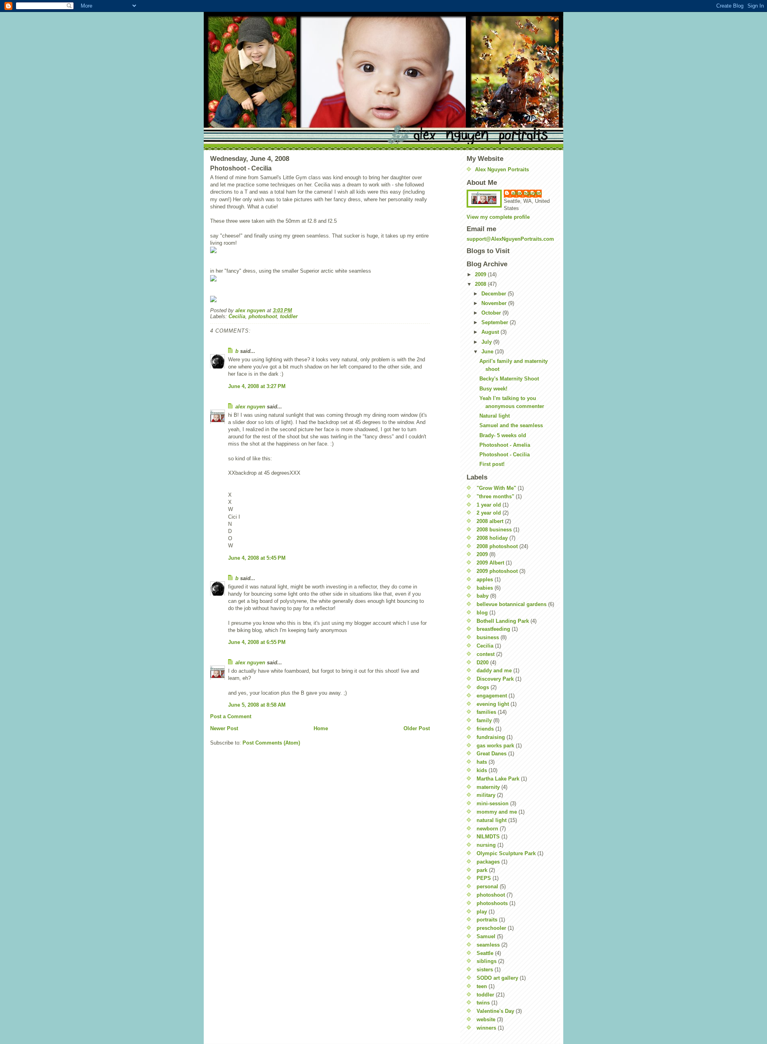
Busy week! (493, 389)
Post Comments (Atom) (271, 743)
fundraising (491, 737)
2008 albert (490, 521)
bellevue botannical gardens (511, 604)
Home (321, 728)
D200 (483, 663)
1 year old (489, 505)
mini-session (493, 803)
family (484, 720)
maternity (488, 787)
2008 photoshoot (497, 546)
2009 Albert (490, 563)
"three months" (495, 496)
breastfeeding (493, 629)
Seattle (485, 953)
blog (482, 613)
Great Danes (492, 754)
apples (485, 579)
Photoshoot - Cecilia (504, 455)
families (486, 712)
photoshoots (492, 903)
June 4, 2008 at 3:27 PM (257, 386)
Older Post (416, 728)
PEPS (484, 878)
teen (482, 986)
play (482, 912)
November (494, 303)
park (482, 870)
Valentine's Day (495, 1011)
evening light (493, 704)
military (486, 795)
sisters (485, 970)
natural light (492, 820)
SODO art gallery (497, 978)
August (491, 332)
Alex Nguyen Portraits (502, 169)
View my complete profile (498, 217)
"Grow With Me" (496, 488)
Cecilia (237, 316)
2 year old (489, 513)
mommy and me (497, 812)
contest (486, 654)
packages (488, 862)
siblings (487, 961)
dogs (483, 687)
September (495, 322)
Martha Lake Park (498, 779)
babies (485, 588)
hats (482, 762)
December (494, 294)
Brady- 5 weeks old (502, 435)
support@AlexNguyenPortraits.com (510, 239)
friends (485, 729)
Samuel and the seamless (511, 425)
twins (483, 1003)
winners (486, 1028)
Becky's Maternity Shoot (509, 379)
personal (487, 886)
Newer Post (224, 728)
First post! (492, 464)
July (487, 342)
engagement (492, 696)
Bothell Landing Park (503, 621)
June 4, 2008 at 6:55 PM (257, 642)
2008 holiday (492, 538)
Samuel (486, 936)
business (488, 637)
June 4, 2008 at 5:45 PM (257, 558)
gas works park (495, 746)
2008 (481, 284)
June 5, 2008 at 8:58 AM (257, 705)
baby (483, 596)
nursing (486, 845)
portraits (487, 920)
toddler (289, 316)
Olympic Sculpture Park (506, 853)
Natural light (494, 416)
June (488, 352)
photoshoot (262, 316)
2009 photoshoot (497, 571)
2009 (481, 274)
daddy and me (494, 671)
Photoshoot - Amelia (504, 445)
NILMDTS (488, 837)
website (486, 1019)
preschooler (491, 928)
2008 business (494, 530)
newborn (487, 829)
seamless (488, 945)
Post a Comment (230, 716)
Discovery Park (495, 679)
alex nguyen (250, 407)
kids (482, 770)
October (492, 313)
